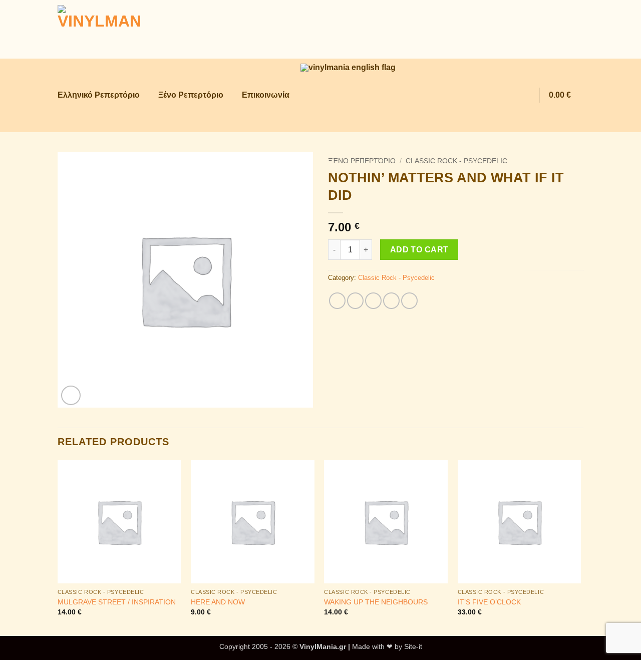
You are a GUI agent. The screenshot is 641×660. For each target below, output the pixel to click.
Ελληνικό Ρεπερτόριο (99, 95)
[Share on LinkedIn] (409, 300)
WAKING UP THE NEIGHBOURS (376, 602)
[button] (505, 95)
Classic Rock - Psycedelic (456, 161)
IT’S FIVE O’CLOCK (489, 602)
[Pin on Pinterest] (391, 300)
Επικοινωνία (265, 95)
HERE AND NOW (218, 602)
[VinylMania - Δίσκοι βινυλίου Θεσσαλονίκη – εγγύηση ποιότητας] (108, 29)
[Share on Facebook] (337, 300)
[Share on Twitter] (355, 300)
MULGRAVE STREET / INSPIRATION (117, 602)
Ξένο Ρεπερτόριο (190, 95)
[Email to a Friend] (373, 300)
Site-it (413, 646)
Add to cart (419, 249)
